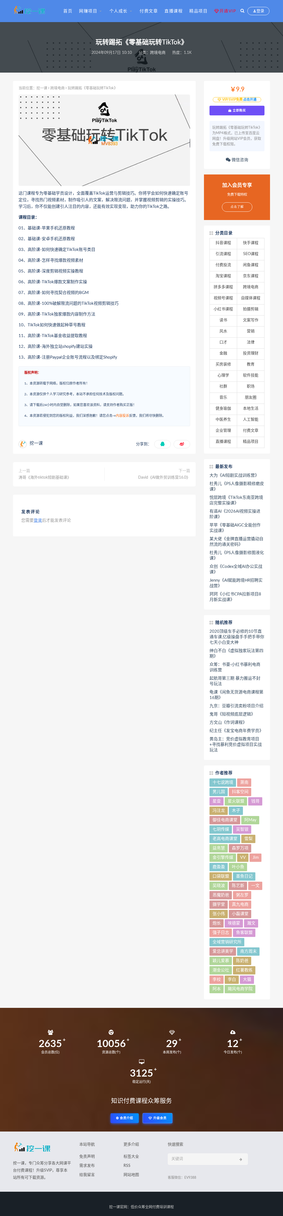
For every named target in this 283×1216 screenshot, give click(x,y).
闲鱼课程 (250, 265)
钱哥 (255, 801)
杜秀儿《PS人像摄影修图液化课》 (236, 555)
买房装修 (223, 364)
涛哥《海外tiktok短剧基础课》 (45, 477)
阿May (250, 820)
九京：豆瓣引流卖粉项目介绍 (236, 706)
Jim (256, 857)
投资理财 (250, 353)
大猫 (247, 979)
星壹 (217, 801)
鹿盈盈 (219, 867)
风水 (223, 331)
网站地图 (131, 1175)
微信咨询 (239, 160)
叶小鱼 (238, 867)
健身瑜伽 (223, 408)
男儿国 (219, 792)
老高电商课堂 (225, 839)
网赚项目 (88, 11)
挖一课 (41, 88)
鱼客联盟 (244, 933)
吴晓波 (219, 886)
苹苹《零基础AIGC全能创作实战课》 (235, 528)
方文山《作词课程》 (228, 722)
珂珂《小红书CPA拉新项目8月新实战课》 (235, 597)
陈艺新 (238, 886)
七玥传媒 (221, 829)
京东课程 (250, 276)
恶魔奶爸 (221, 895)
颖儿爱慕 (221, 961)
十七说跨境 (223, 782)
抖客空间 (240, 792)
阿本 (217, 989)
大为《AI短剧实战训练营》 (234, 475)
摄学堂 (219, 904)
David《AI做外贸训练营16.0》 (164, 477)
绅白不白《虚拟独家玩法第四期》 (236, 653)
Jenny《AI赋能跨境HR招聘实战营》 (236, 583)
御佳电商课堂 (225, 820)
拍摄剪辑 (250, 309)
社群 (223, 386)
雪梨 (248, 839)
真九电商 (240, 904)
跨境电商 (158, 53)
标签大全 (131, 1157)
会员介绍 (126, 1118)
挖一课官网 (118, 1207)
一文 (255, 886)
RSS (127, 1166)
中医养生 (223, 420)
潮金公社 (221, 970)
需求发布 (87, 1166)
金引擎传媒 (223, 857)
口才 (223, 342)
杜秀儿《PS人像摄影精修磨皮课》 (236, 486)
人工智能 (250, 420)
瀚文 (251, 923)
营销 (251, 331)
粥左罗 (242, 895)
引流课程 (223, 254)
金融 (223, 353)
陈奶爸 (242, 961)
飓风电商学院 (240, 989)
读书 (223, 320)
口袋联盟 (221, 876)
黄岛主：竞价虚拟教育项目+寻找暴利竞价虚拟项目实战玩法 (235, 744)
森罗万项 (240, 848)
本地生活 (250, 408)
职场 (251, 386)
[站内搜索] (242, 11)
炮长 (217, 923)
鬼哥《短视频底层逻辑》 (232, 714)
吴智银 (242, 829)
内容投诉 (122, 415)
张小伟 (219, 914)
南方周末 (248, 951)
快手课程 (250, 243)
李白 (232, 979)
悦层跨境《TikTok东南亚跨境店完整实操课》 (236, 500)
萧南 (244, 782)
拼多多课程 (223, 287)
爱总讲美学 (223, 951)
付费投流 (223, 265)
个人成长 (118, 11)
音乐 (223, 397)
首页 (67, 11)
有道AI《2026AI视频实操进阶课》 (234, 514)
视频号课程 (223, 298)
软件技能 (250, 375)
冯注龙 (219, 811)
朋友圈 (250, 397)
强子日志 (221, 933)
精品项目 (198, 11)
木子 (236, 811)
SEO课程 (250, 254)
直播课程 (173, 11)
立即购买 (239, 110)
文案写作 (250, 320)
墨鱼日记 (244, 876)
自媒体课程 (250, 298)
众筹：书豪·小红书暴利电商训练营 (234, 667)
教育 (251, 364)
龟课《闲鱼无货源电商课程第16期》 (236, 695)
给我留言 (87, 1175)
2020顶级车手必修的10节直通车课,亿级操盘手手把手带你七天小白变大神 (236, 637)
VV (243, 857)
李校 (217, 979)
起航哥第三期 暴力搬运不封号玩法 (234, 681)
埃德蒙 (234, 923)
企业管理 (223, 431)
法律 (251, 342)
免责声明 (87, 1157)
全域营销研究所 (227, 942)
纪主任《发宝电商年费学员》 (236, 731)
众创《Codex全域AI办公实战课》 (235, 569)
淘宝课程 (223, 276)
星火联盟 (236, 801)
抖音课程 (223, 243)
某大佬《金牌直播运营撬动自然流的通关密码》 (236, 542)
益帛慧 (219, 848)
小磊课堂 (240, 914)
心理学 (223, 375)
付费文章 (149, 11)
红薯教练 (244, 970)
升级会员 (159, 1118)
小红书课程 (223, 309)
